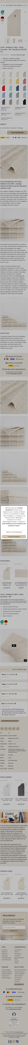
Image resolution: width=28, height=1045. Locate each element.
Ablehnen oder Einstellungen (14, 532)
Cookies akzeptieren (14, 536)
